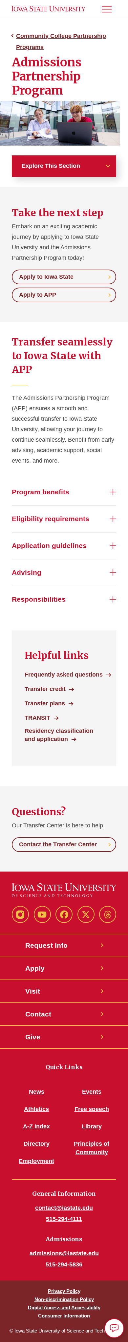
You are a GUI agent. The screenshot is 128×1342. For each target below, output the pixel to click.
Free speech (92, 1109)
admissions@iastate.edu (64, 1253)
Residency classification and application (59, 735)
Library (92, 1126)
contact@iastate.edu (64, 1208)
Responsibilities (39, 599)
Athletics (36, 1109)
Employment (36, 1161)
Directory (37, 1143)
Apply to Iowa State (46, 277)
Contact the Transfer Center (58, 844)
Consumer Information (64, 1315)
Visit (32, 991)
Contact (38, 1014)
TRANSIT (37, 718)
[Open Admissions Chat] (114, 1328)
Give (32, 1037)
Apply (35, 968)
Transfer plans (45, 703)
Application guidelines (49, 545)
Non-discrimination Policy (64, 1299)
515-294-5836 (64, 1264)
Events (91, 1091)
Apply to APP (37, 294)
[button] (109, 9)
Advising (26, 572)
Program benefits (40, 492)
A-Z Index (36, 1126)
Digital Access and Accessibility (64, 1307)
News (36, 1091)
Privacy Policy (64, 1291)
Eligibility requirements (50, 518)
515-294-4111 (64, 1219)
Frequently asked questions (64, 674)
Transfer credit (45, 689)
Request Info (46, 945)
